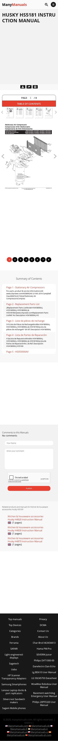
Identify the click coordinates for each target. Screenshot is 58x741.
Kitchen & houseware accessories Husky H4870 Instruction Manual (25, 540)
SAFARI (14, 648)
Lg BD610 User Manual (44, 672)
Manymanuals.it (39, 728)
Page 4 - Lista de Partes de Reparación (26, 335)
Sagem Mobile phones (14, 708)
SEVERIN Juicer (44, 654)
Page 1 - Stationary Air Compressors (25, 287)
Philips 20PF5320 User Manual (44, 703)
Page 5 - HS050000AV (17, 351)
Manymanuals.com (18, 725)
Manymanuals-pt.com (39, 735)
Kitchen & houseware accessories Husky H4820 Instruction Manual (25, 518)
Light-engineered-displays (14, 656)
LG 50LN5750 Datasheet (44, 678)
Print (35, 87)
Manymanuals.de (41, 725)
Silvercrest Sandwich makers (14, 701)
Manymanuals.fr (18, 728)
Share (29, 87)
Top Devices (15, 625)
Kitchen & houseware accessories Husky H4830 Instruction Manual (25, 529)
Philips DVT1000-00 (44, 660)
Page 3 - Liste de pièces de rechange (25, 320)
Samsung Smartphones (14, 684)
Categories (15, 631)
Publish (29, 488)
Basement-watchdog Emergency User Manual (44, 694)
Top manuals (15, 619)
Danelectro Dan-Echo (44, 666)
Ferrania (14, 642)
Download (22, 87)
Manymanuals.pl (18, 732)
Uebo (14, 669)
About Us (43, 636)
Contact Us (43, 631)
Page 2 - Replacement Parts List (23, 304)
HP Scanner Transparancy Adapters (14, 677)
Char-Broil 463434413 (44, 642)
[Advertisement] (29, 55)
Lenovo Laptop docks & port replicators (14, 692)
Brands (15, 636)
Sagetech (14, 663)
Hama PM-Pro (44, 648)
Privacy (43, 619)
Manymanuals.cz (39, 732)
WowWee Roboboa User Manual (44, 685)
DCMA (43, 625)
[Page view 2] (55, 157)
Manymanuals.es (16, 735)
